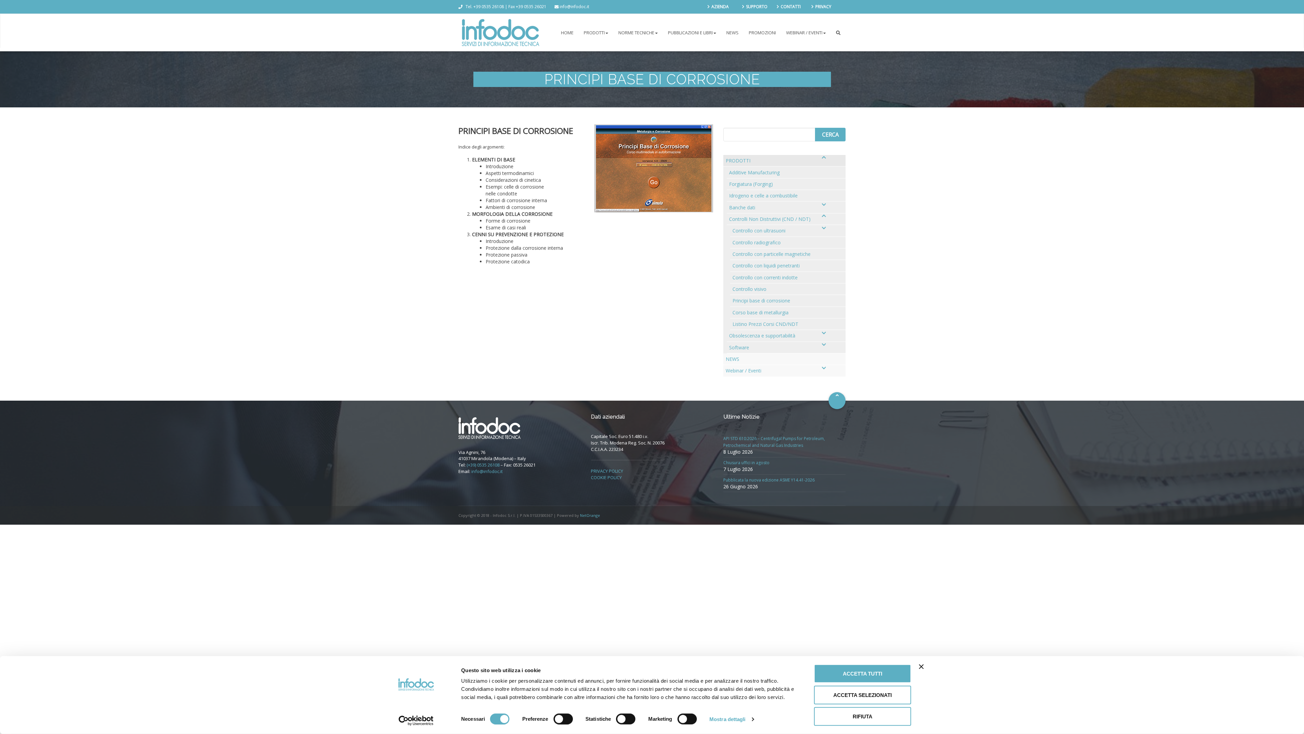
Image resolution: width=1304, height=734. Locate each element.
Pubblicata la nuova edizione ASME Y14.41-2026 (769, 480)
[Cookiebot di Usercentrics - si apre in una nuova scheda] (416, 721)
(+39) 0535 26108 (483, 465)
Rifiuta (862, 716)
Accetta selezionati (862, 695)
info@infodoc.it (487, 471)
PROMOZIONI (762, 33)
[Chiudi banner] (921, 666)
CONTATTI (791, 7)
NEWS (732, 33)
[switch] (563, 718)
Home (567, 33)
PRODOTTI (594, 33)
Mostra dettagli (727, 719)
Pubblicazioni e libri (690, 33)
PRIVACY (823, 7)
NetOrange (590, 515)
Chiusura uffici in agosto (746, 463)
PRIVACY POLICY (607, 471)
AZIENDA (720, 7)
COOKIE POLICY (606, 477)
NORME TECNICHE (636, 33)
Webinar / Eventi (804, 33)
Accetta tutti (862, 674)
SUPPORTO (756, 7)
